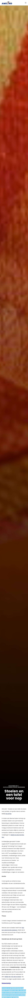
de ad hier (8, 814)
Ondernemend (21, 787)
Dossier (15, 787)
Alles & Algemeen (7, 787)
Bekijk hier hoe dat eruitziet (13, 977)
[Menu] (25, 2)
